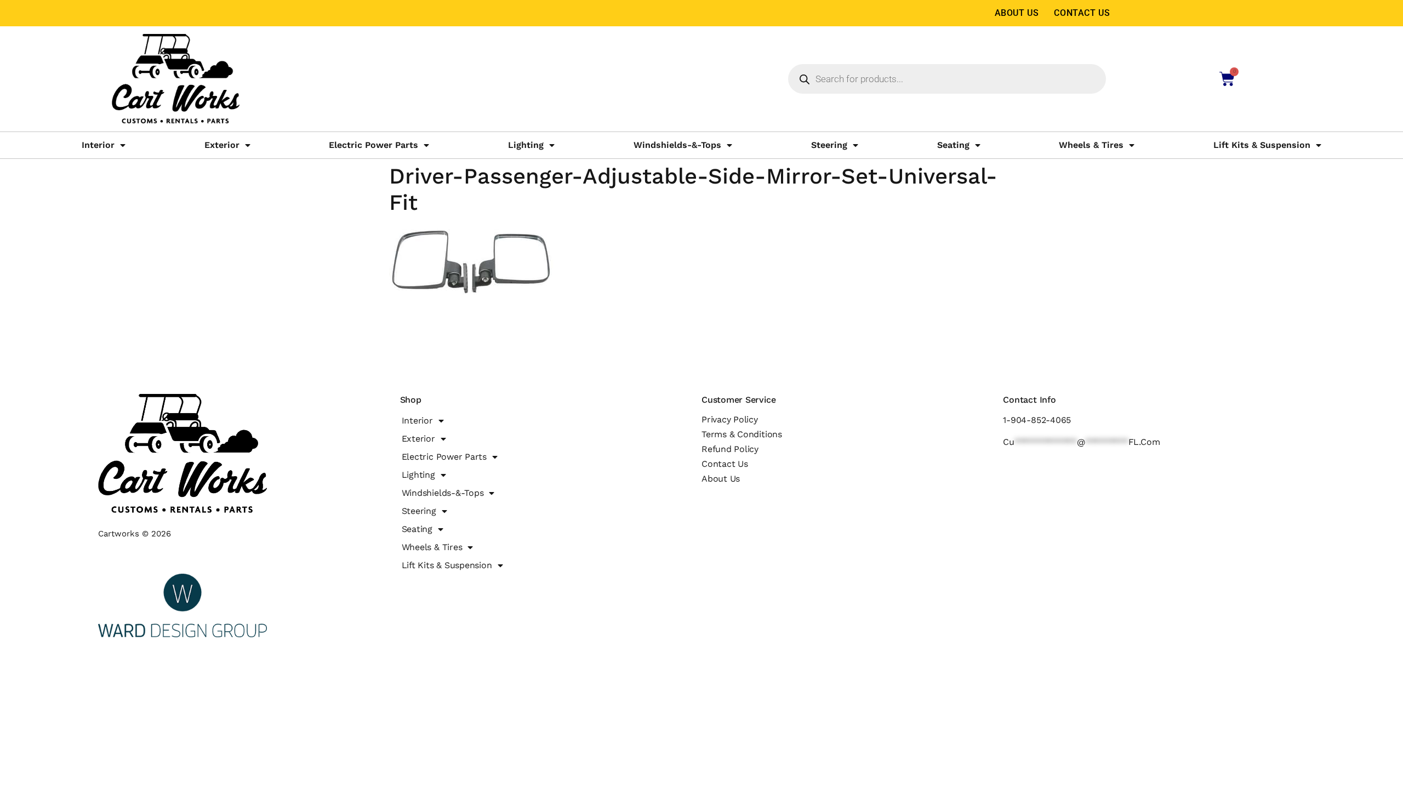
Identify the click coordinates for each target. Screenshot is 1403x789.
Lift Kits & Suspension (1261, 145)
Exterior (221, 145)
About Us (1017, 13)
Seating (953, 145)
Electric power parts (373, 145)
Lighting (526, 145)
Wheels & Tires (1091, 145)
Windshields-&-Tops (677, 145)
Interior (98, 145)
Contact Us (1082, 13)
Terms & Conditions (742, 434)
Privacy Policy (730, 419)
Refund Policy (730, 449)
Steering (829, 145)
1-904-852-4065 (1037, 420)
